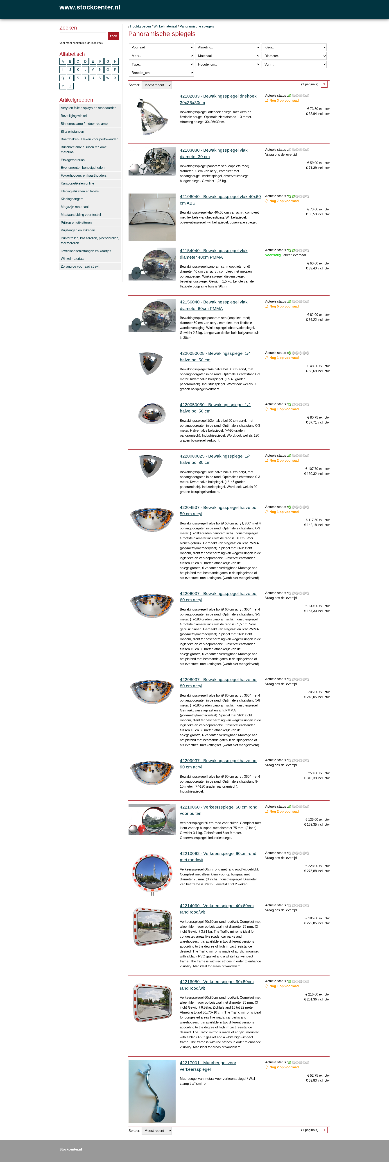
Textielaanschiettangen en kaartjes (86, 251)
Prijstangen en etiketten (78, 230)
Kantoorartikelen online (77, 183)
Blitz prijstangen (72, 131)
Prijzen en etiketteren (76, 222)
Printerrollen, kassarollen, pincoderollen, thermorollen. (90, 240)
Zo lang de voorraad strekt (80, 266)
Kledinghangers (72, 199)
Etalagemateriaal (73, 160)
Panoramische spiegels (197, 26)
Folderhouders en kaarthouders (84, 175)
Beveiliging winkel (74, 116)
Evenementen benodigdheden (82, 167)
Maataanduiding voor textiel (81, 214)
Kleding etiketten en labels (80, 191)
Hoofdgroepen (140, 26)
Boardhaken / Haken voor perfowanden (89, 139)
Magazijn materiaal (74, 207)
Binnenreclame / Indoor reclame (84, 123)
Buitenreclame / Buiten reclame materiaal (84, 149)
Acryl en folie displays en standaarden (88, 108)
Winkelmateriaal (72, 258)
